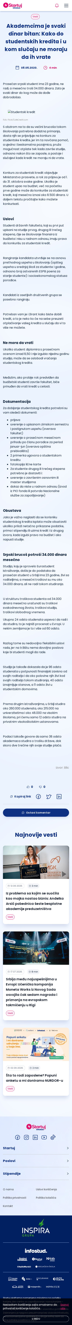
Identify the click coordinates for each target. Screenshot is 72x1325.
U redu (36, 1318)
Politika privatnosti (14, 1198)
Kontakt (8, 1206)
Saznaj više (64, 1306)
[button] (36, 1148)
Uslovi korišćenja (46, 1189)
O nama (8, 1189)
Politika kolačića (46, 1198)
